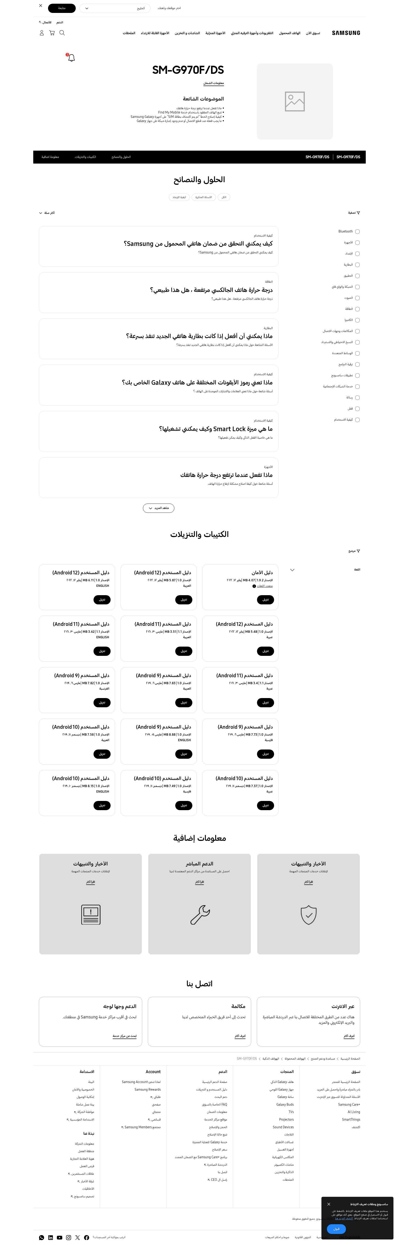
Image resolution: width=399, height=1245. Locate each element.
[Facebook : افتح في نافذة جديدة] (86, 1237)
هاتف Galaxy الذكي (282, 1082)
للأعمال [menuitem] (46, 22)
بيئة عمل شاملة (85, 1105)
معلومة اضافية (50, 157)
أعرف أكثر (349, 1036)
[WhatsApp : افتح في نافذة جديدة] (41, 1237)
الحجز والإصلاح (218, 1127)
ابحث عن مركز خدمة (124, 1036)
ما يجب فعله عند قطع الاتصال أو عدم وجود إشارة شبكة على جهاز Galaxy (179, 121)
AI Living (354, 1112)
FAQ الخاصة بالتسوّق (214, 1105)
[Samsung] (346, 33)
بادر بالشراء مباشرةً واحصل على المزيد (338, 1090)
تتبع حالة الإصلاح (217, 1135)
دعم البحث (221, 1097)
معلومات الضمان (213, 83)
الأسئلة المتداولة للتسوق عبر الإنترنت (338, 1097)
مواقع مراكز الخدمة (215, 1120)
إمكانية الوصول (85, 1097)
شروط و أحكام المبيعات (277, 1237)
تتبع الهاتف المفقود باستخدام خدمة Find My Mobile (190, 112)
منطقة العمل (86, 1151)
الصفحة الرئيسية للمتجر (346, 1082)
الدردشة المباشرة (217, 1165)
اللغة (357, 570)
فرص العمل (87, 1166)
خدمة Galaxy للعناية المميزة (210, 1142)
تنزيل (266, 600)
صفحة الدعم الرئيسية (214, 1082)
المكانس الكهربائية (283, 1157)
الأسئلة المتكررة (204, 197)
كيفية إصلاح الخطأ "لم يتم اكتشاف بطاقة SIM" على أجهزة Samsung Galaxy (176, 117)
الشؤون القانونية (303, 1237)
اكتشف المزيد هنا (344, 1218)
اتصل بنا (222, 1172)
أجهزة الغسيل (285, 1150)
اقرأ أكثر (308, 882)
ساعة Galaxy (286, 1097)
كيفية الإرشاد (179, 197)
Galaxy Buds (285, 1105)
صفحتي (156, 1105)
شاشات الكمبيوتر (284, 1165)
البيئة (91, 1082)
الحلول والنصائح (121, 157)
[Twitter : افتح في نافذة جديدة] (77, 1237)
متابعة (62, 8)
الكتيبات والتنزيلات (85, 157)
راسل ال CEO (218, 1180)
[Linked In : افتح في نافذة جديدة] (50, 1237)
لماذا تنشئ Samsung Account (141, 1082)
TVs (291, 1112)
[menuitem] (313, 33)
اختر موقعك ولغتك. (169, 8)
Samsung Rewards (148, 1090)
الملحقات (288, 1180)
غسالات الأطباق (284, 1142)
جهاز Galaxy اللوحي (281, 1090)
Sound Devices (283, 1127)
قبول (336, 1229)
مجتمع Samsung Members (142, 1127)
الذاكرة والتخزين (284, 1172)
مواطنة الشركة (85, 1112)
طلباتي (157, 1097)
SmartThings (351, 1120)
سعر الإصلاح (219, 1150)
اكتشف (356, 1127)
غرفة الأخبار (87, 1181)
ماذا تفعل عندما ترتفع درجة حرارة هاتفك (199, 108)
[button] (158, 246)
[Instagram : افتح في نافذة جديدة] (68, 1237)
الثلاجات (289, 1135)
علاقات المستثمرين (82, 1174)
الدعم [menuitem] (60, 22)
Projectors (286, 1120)
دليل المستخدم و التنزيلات (211, 1090)
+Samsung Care (349, 1105)
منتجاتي (156, 1112)
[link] (71, 58)
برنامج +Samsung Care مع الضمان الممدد (201, 1157)
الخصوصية (322, 1237)
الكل (224, 197)
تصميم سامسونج (83, 1196)
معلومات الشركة (84, 1144)
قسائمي (156, 1120)
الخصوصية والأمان (83, 1090)
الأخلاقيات (88, 1189)
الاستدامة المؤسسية (81, 1120)
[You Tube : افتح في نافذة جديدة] (59, 1237)
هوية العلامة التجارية (82, 1159)
